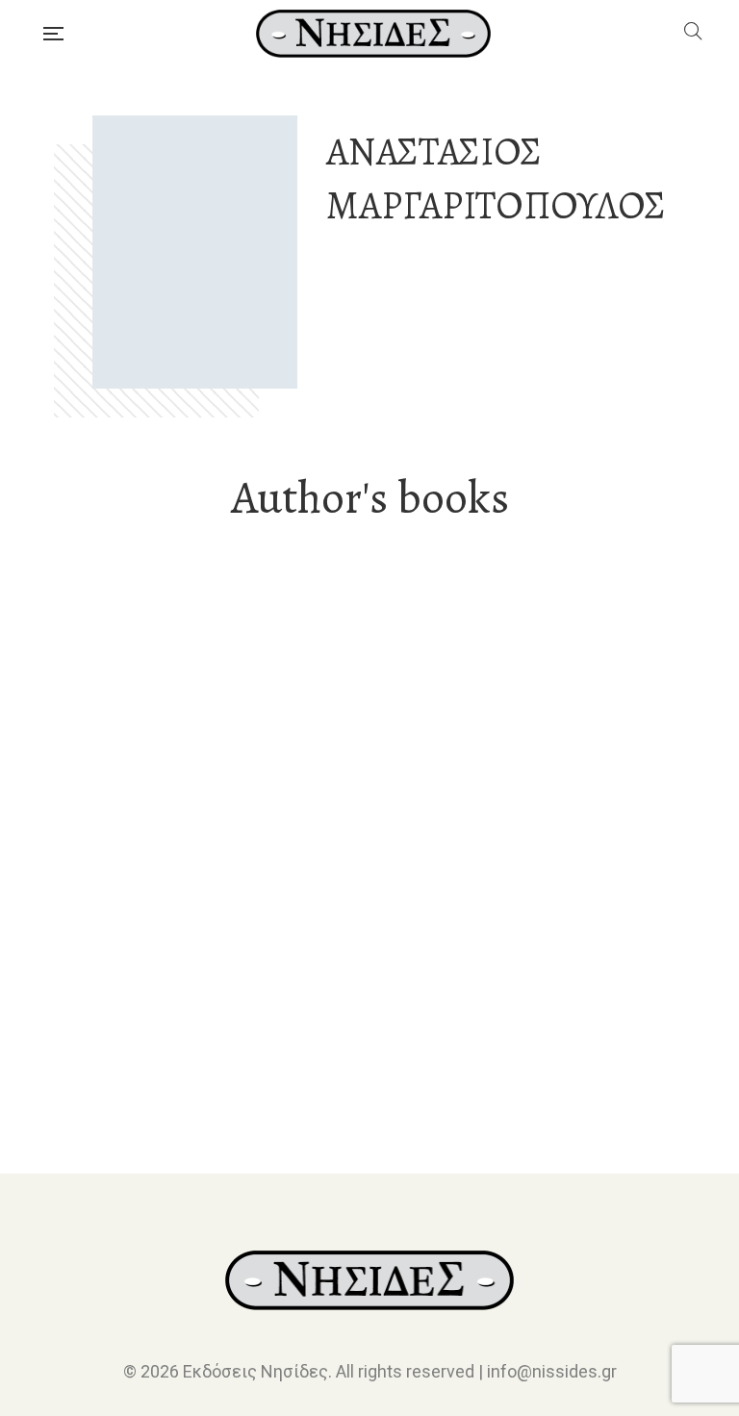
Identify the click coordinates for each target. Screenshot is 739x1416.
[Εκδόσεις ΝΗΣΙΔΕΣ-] (373, 33)
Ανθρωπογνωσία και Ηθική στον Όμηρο (197, 1069)
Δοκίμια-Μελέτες (196, 1038)
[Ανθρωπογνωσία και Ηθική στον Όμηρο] (196, 796)
